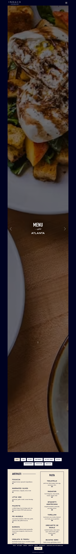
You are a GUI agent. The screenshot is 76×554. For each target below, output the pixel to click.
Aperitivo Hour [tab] (39, 471)
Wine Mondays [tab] (38, 467)
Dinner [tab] (17, 467)
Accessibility (42, 545)
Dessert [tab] (30, 467)
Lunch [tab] (23, 467)
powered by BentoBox (38, 552)
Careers (25, 545)
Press (14, 545)
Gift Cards (19, 545)
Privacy (36, 545)
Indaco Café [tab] (48, 471)
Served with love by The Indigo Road (55, 545)
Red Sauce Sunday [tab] (49, 467)
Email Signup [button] (38, 548)
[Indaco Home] (15, 2)
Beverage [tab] (58, 467)
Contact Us (30, 545)
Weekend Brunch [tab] (28, 471)
